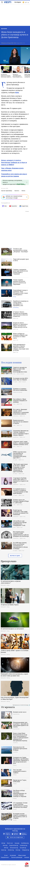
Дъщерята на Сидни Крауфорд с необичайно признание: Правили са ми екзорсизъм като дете (21, 760)
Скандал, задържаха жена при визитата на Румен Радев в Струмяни (20, 272)
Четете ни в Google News (16, 837)
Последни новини (11, 362)
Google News (25, 206)
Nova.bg (5, 845)
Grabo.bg (3, 850)
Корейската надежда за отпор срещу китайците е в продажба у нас (20, 303)
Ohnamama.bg (14, 847)
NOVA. (17, 92)
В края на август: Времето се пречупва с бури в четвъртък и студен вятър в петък (20, 325)
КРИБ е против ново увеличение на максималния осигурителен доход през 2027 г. (19, 455)
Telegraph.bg (25, 850)
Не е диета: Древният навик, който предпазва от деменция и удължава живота (21, 412)
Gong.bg (17, 843)
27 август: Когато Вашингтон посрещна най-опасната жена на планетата (20, 314)
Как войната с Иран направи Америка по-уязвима (20, 400)
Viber (5, 206)
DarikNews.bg (25, 843)
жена (23, 190)
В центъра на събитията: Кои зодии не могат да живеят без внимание (20, 512)
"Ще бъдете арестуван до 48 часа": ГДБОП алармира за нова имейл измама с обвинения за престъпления (20, 467)
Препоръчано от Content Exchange (20, 705)
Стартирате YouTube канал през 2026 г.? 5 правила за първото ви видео (20, 480)
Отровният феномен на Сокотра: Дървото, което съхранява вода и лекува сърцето (20, 433)
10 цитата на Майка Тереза (9, 605)
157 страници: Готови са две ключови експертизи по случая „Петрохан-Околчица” (20, 805)
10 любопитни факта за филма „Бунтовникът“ (11, 582)
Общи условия (22, 855)
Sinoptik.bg (23, 847)
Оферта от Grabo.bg (17, 392)
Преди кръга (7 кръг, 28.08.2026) (19, 780)
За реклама (13, 855)
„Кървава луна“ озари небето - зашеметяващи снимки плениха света (21, 443)
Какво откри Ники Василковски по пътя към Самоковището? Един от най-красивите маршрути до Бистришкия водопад (20, 736)
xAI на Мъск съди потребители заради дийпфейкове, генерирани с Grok (19, 523)
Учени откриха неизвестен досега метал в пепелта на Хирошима (19, 282)
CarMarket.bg (23, 845)
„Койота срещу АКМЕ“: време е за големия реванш (14, 651)
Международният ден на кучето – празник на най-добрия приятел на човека (20, 725)
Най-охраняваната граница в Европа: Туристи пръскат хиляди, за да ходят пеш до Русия (21, 347)
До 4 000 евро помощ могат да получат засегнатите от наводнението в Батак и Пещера (20, 545)
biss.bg (14, 296)
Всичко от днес (15, 555)
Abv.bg (3, 843)
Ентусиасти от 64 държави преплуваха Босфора (20, 748)
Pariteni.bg (11, 850)
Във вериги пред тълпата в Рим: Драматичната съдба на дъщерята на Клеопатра (21, 534)
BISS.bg (6, 847)
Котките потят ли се (19, 712)
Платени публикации (16, 857)
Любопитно (15, 415)
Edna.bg (18, 850)
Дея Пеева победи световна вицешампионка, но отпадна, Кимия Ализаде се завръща (19, 793)
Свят (14, 373)
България (4, 28)
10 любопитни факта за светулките (12, 629)
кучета (17, 190)
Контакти (26, 857)
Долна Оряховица (7, 190)
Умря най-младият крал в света (21, 259)
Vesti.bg (7, 2)
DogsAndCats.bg (13, 845)
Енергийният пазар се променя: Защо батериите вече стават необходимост (20, 292)
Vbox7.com (10, 843)
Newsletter (14, 206)
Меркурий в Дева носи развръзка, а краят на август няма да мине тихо (14, 675)
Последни (17, 2)
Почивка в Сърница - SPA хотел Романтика (20, 389)
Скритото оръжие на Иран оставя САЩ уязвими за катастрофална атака (20, 370)
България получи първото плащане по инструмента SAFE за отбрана (20, 816)
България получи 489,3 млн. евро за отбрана (20, 379)
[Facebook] (15, 859)
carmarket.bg (15, 307)
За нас (6, 855)
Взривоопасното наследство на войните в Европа (20, 421)
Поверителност (5, 857)
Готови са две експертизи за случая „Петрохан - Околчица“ (20, 250)
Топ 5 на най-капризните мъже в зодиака (19, 771)
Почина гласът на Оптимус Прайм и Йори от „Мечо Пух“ (21, 501)
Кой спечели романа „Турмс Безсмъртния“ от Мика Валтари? (15, 698)
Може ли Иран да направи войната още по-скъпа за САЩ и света (20, 336)
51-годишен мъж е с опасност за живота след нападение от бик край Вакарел (20, 491)
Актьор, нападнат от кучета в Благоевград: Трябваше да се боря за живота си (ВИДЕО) (14, 162)
